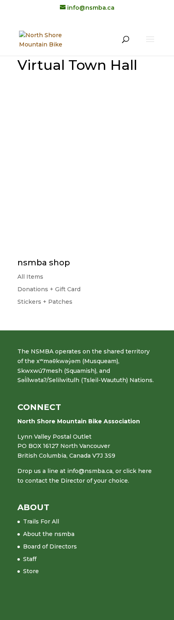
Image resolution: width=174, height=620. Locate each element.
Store (31, 571)
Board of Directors (50, 546)
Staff (29, 559)
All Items (30, 276)
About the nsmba (48, 534)
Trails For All (41, 521)
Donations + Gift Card (49, 289)
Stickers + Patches (44, 301)
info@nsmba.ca (89, 471)
